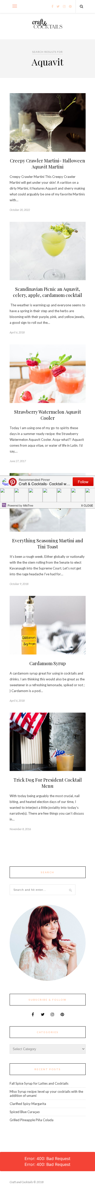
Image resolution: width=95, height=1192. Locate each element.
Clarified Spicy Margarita (28, 1104)
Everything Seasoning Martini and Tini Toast (47, 544)
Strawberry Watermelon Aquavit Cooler (47, 415)
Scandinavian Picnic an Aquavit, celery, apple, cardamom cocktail (47, 292)
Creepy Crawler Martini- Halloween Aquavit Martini (47, 164)
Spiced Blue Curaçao (25, 1112)
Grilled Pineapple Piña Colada (31, 1120)
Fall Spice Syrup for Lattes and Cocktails (39, 1083)
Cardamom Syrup (47, 663)
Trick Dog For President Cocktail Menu (47, 783)
